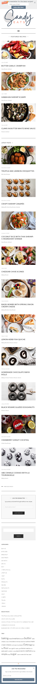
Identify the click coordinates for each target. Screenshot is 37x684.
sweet (18, 654)
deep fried (16, 645)
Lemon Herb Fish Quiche (13, 339)
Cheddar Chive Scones (12, 272)
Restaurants (5, 588)
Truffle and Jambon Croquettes (17, 171)
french (10, 648)
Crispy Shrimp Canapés (12, 204)
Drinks (2, 443)
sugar (13, 653)
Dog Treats (4, 557)
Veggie (3, 606)
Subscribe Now (18, 7)
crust (12, 645)
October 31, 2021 (5, 233)
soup (8, 654)
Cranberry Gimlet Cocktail (15, 440)
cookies (27, 641)
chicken (7, 641)
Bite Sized (3, 174)
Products (11, 377)
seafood (28, 651)
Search (19, 536)
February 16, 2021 (5, 369)
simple (4, 654)
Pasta (3, 579)
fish (2, 648)
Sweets (19, 377)
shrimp (33, 651)
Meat (2, 576)
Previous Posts (8, 486)
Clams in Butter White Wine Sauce (18, 128)
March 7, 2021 (4, 336)
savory (22, 651)
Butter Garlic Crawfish (13, 66)
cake (33, 638)
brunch (22, 639)
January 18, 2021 (5, 404)
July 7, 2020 (4, 93)
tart (25, 654)
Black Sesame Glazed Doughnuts (18, 407)
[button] (18, 4)
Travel (3, 600)
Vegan (3, 603)
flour (6, 648)
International (5, 570)
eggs (30, 645)
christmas (17, 641)
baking (4, 638)
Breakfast (7, 310)
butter (28, 638)
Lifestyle (7, 377)
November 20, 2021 (5, 200)
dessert (21, 645)
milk (31, 648)
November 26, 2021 (5, 167)
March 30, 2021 (4, 301)
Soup (2, 594)
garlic (13, 648)
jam (20, 648)
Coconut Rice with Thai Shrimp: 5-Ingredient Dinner (17, 238)
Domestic (4, 560)
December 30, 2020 (5, 436)
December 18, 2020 (5, 469)
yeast (30, 654)
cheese (3, 641)
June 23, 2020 (4, 62)
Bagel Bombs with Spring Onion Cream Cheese (15, 628)
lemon (23, 648)
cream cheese (6, 645)
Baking (2, 207)
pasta (2, 651)
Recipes (5, 69)
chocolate (12, 641)
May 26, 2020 (4, 125)
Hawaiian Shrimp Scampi (13, 97)
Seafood (9, 69)
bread (10, 638)
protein (11, 651)
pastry (6, 651)
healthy (17, 648)
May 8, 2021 (4, 268)
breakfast (15, 638)
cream (32, 641)
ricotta (14, 651)
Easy (2, 69)
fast (34, 645)
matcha (28, 648)
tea (27, 654)
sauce (18, 651)
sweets (22, 654)
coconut (22, 641)
